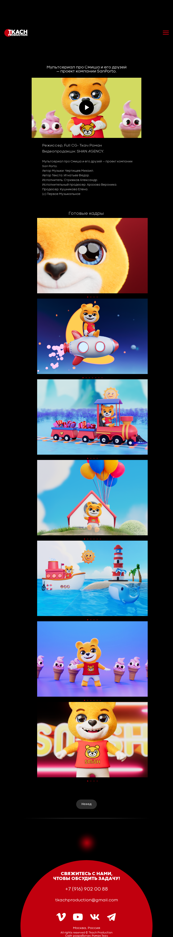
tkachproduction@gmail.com (86, 900)
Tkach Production (100, 933)
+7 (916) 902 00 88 (86, 889)
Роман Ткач (100, 936)
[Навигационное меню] (166, 33)
